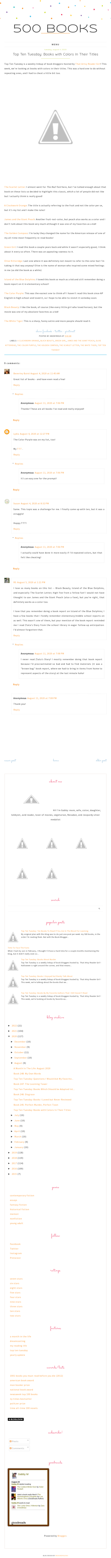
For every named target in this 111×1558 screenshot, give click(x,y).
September (20, 1057)
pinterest (70, 331)
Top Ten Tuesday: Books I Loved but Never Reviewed (42, 1099)
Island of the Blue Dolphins (19, 279)
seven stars (16, 1278)
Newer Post (10, 760)
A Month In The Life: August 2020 (32, 1068)
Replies (19, 394)
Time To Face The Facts (18, 948)
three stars (16, 1306)
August (18, 1063)
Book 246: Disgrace (24, 1094)
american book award (22, 1380)
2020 (14, 1036)
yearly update (17, 1354)
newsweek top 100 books (24, 1394)
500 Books (55, 29)
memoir (14, 1213)
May (16, 1125)
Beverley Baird (21, 373)
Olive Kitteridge (13, 260)
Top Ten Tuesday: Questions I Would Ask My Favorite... (43, 1078)
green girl (60, 340)
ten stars (15, 1311)
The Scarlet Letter (14, 186)
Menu (55, 44)
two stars (15, 1315)
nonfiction (16, 1218)
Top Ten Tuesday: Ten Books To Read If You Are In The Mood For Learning (54, 931)
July (17, 1115)
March (18, 1136)
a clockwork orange (28, 340)
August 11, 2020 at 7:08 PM (49, 653)
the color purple (26, 345)
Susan (16, 503)
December (20, 1041)
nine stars (15, 1301)
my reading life (18, 1345)
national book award (21, 1389)
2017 (14, 1163)
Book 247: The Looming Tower (30, 1083)
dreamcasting (17, 1341)
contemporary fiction (22, 1195)
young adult (16, 1223)
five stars (15, 1292)
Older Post (101, 760)
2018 (14, 1157)
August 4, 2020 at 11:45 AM (45, 373)
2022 (14, 1025)
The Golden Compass (16, 233)
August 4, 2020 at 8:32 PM (35, 503)
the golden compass (47, 345)
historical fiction (19, 1209)
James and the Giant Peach (19, 219)
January (19, 1147)
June (17, 1120)
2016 (14, 1168)
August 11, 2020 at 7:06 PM (49, 403)
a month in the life (20, 1336)
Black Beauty (11, 307)
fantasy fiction (18, 1204)
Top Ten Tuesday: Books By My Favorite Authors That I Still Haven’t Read (54, 993)
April (17, 1131)
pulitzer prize (17, 1403)
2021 (14, 1030)
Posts (14, 1441)
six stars (14, 1283)
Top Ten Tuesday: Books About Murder (38, 959)
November (20, 1047)
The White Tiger (13, 321)
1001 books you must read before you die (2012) (36, 1375)
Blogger (62, 1535)
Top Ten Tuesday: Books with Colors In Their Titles (42, 1109)
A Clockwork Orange (15, 205)
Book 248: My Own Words (27, 1073)
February (19, 1141)
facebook (47, 331)
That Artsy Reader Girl (87, 63)
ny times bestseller (21, 1398)
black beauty (47, 340)
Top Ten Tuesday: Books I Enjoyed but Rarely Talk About (47, 976)
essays (13, 1200)
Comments (17, 1448)
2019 (14, 1152)
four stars (15, 1297)
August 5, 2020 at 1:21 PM (31, 582)
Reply (16, 385)
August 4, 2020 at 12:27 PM (34, 433)
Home (56, 760)
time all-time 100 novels (24, 1408)
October (19, 1052)
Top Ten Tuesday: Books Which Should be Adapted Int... (44, 1089)
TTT (19, 448)
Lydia (16, 433)
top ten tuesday (19, 1350)
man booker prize (20, 1385)
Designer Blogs (62, 1556)
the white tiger (89, 345)
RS (14, 582)
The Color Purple (14, 293)
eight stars (16, 1287)
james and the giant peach (81, 340)
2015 (14, 1173)
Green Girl (10, 247)
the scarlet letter (69, 345)
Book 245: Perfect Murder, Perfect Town (36, 1104)
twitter (58, 331)
